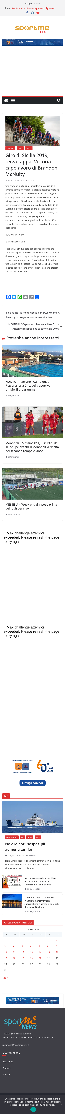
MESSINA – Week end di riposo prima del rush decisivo (31, 506)
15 (48, 952)
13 (31, 952)
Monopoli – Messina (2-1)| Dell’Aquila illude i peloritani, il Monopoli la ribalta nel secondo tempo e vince (32, 447)
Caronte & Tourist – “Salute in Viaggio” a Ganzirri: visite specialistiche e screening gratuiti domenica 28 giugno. (41, 902)
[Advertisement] (32, 73)
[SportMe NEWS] (6, 100)
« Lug (5, 977)
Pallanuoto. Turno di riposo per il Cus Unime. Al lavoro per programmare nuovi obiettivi (33, 315)
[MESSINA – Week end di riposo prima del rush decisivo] (32, 470)
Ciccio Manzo (30, 855)
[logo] (20, 1015)
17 (5, 958)
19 (23, 958)
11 (14, 952)
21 (40, 958)
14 (40, 952)
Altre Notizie (11, 837)
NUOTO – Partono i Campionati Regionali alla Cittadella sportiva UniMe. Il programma (27, 385)
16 (57, 952)
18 (14, 958)
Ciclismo (10, 148)
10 (5, 952)
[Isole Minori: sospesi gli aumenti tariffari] (32, 817)
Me (22, 837)
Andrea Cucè (28, 180)
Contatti (6, 1068)
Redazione (7, 1061)
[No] (61, 1104)
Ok (33, 1109)
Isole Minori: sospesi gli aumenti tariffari (25, 846)
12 (23, 952)
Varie (38, 837)
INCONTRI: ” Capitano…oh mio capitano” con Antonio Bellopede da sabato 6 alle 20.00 (33, 326)
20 (31, 958)
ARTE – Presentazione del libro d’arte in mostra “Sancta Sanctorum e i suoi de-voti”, (39, 881)
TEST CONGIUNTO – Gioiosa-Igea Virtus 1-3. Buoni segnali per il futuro (34, 7)
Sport (28, 148)
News (20, 148)
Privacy (6, 1074)
